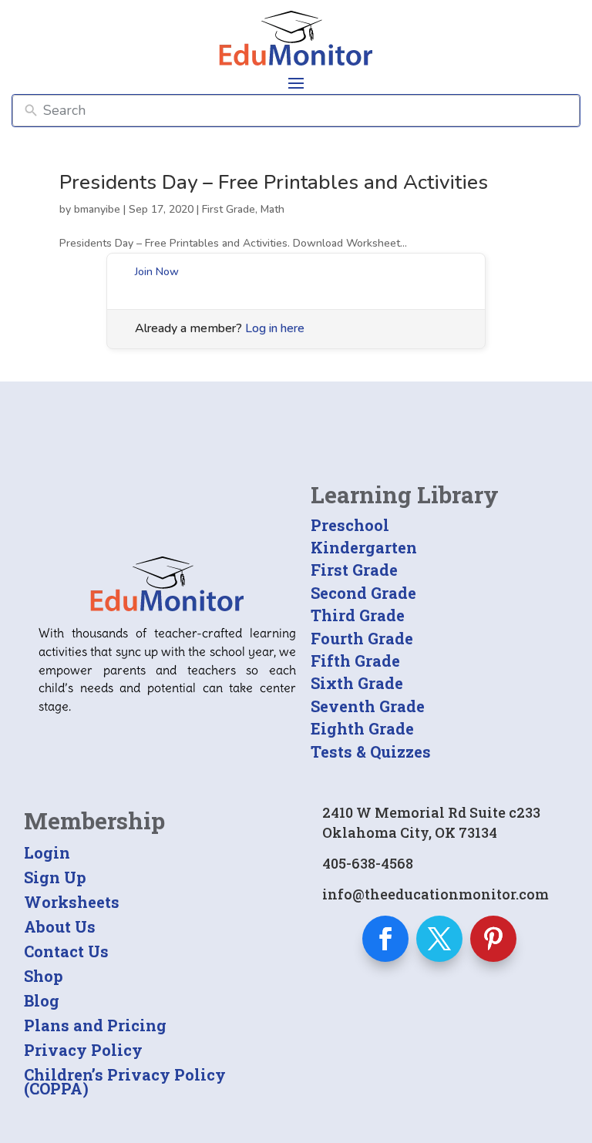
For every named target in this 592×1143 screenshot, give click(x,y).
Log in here (274, 328)
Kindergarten (364, 547)
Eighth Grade (362, 728)
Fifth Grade (355, 661)
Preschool (350, 525)
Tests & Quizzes (371, 751)
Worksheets (71, 902)
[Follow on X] (439, 939)
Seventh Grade (368, 706)
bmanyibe (97, 209)
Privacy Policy (83, 1050)
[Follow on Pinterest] (493, 939)
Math (272, 209)
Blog (41, 1000)
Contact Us (66, 951)
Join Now (157, 271)
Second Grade (363, 593)
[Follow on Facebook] (385, 939)
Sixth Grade (357, 683)
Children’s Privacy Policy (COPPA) (125, 1081)
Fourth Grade (362, 638)
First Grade (228, 209)
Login (47, 852)
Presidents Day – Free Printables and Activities (273, 182)
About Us (60, 926)
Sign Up (55, 877)
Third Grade (358, 615)
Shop (43, 976)
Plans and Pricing (95, 1025)
